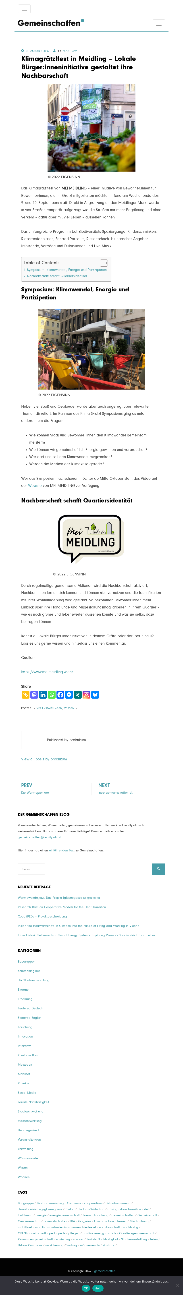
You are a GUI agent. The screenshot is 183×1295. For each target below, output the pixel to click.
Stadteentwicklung (31, 1111)
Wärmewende (28, 1158)
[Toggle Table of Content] (102, 263)
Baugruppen (26, 961)
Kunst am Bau (27, 1055)
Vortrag (72, 1245)
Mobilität (24, 1074)
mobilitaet (25, 1227)
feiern (87, 1215)
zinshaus (108, 1245)
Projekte (23, 1083)
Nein (98, 1288)
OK (86, 1288)
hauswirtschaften (55, 1221)
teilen (154, 1239)
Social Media (27, 1092)
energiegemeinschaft (65, 1215)
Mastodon (25, 1064)
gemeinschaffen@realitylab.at (39, 837)
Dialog (70, 1209)
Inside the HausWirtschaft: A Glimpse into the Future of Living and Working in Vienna (78, 926)
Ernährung (25, 999)
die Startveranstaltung (33, 980)
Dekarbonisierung (118, 1203)
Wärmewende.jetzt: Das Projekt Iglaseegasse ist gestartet (59, 897)
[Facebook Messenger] (69, 695)
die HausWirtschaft (91, 1209)
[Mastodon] (34, 695)
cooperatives (93, 1203)
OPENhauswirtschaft (32, 1233)
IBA (72, 1221)
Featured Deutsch (30, 1008)
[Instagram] (86, 695)
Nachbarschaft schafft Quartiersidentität (57, 276)
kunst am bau (104, 1221)
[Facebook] (60, 695)
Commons (74, 1203)
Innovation (25, 1036)
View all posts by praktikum (44, 759)
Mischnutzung (139, 1221)
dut (146, 1209)
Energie (23, 989)
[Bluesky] (95, 695)
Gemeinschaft (147, 1215)
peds (61, 1233)
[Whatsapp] (52, 695)
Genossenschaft (29, 1221)
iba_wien (84, 1221)
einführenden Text (62, 850)
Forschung (25, 1027)
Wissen (69, 708)
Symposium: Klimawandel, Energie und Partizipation (67, 270)
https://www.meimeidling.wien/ (47, 672)
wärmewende (90, 1245)
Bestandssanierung (50, 1203)
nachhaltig (130, 1227)
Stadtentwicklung (30, 1121)
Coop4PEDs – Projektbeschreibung (42, 916)
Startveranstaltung (134, 1239)
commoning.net (29, 971)
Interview (24, 1046)
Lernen (122, 1221)
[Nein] (177, 1285)
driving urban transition (124, 1209)
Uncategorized (28, 1130)
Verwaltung (25, 1149)
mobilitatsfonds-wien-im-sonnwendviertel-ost (65, 1227)
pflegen (73, 1233)
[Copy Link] (25, 695)
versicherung (54, 1245)
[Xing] (78, 695)
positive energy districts (99, 1233)
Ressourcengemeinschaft (35, 1239)
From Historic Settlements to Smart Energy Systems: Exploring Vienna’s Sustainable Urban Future (86, 935)
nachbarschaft (109, 1227)
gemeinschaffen (123, 1215)
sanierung (63, 1239)
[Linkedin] (43, 695)
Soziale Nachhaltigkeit (102, 1239)
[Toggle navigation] (24, 8)
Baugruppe (26, 1203)
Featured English (30, 1017)
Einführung (25, 1215)
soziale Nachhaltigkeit (33, 1102)
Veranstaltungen (49, 708)
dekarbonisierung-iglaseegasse (40, 1209)
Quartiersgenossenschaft (136, 1233)
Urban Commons (30, 1245)
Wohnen (24, 1177)
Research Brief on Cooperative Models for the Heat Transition (62, 907)
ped (52, 1233)
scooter (78, 1239)
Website (35, 486)
